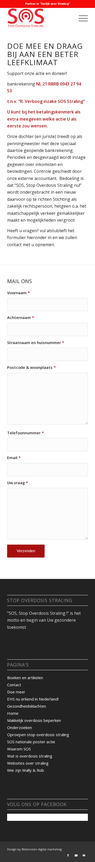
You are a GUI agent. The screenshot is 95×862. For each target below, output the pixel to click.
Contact (14, 684)
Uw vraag (17, 482)
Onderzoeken (19, 727)
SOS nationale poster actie (31, 741)
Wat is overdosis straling (29, 756)
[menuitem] (80, 18)
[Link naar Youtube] (76, 855)
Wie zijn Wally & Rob (25, 770)
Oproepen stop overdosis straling (38, 734)
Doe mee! (16, 691)
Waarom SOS (19, 748)
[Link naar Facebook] (68, 855)
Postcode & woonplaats (31, 367)
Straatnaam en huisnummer (35, 342)
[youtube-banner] (39, 18)
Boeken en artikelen (25, 677)
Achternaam (20, 317)
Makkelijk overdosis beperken (34, 720)
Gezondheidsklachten (26, 706)
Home (12, 713)
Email (14, 457)
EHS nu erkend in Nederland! (33, 699)
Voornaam (18, 292)
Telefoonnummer (25, 432)
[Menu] (80, 18)
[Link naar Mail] (84, 855)
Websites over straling (28, 763)
